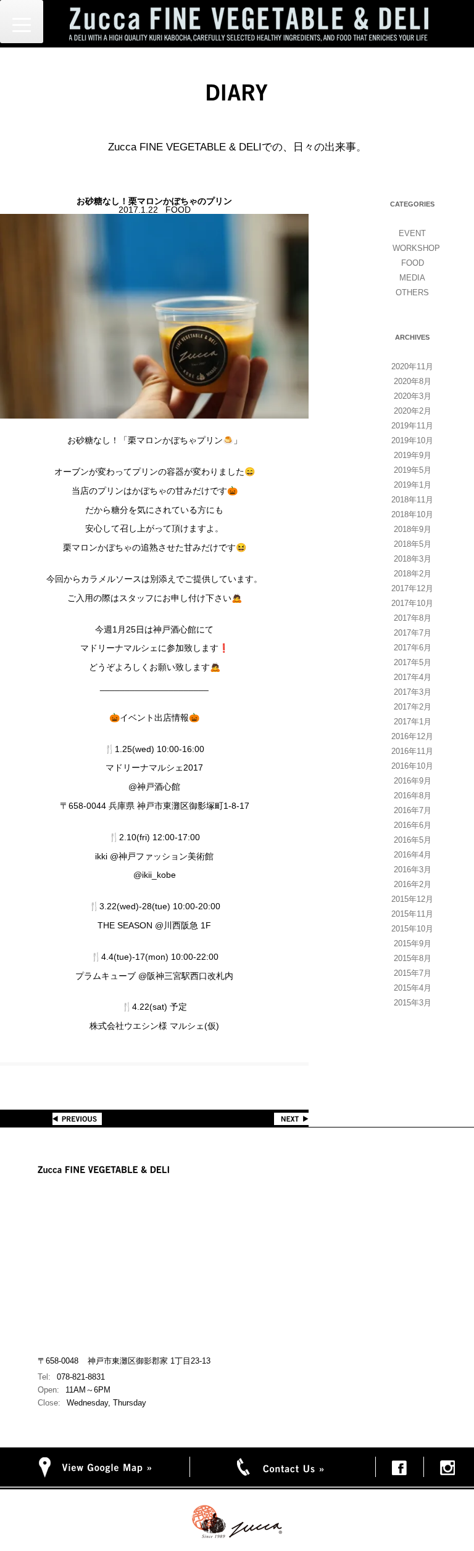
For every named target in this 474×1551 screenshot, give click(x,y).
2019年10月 (412, 440)
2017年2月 (412, 706)
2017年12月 (412, 588)
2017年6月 (412, 647)
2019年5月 (412, 470)
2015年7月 (412, 973)
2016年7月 (412, 810)
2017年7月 (412, 632)
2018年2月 (412, 573)
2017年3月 (412, 692)
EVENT (412, 233)
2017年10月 (412, 603)
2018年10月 (412, 514)
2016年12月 (412, 736)
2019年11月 (412, 425)
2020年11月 (412, 366)
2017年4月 (412, 677)
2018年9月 (412, 529)
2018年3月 (412, 558)
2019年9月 (412, 455)
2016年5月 (412, 840)
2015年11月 (412, 914)
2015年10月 (412, 928)
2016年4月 (412, 854)
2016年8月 (412, 795)
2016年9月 (412, 780)
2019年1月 (412, 484)
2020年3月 (412, 396)
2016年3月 (412, 869)
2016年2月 (412, 884)
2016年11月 (412, 751)
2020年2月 (412, 410)
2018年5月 (412, 544)
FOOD (412, 263)
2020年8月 (412, 381)
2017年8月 (412, 618)
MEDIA (412, 277)
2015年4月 (412, 987)
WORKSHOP (416, 248)
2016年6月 (412, 825)
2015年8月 (412, 958)
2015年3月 (412, 1002)
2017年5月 (412, 662)
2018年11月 (412, 499)
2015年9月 (412, 943)
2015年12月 (412, 899)
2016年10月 (412, 766)
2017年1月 (412, 721)
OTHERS (412, 292)
